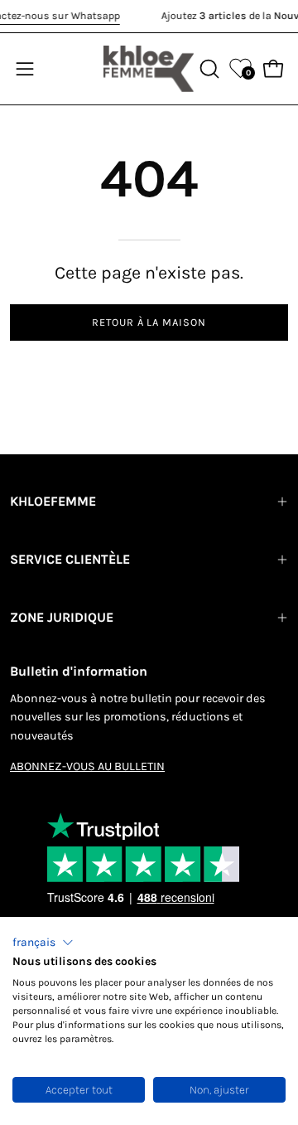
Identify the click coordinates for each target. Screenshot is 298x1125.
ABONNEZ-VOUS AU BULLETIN (87, 766)
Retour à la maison (149, 322)
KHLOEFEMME (53, 501)
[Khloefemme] (149, 69)
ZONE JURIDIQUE (61, 617)
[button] (43, 943)
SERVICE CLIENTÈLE (70, 559)
